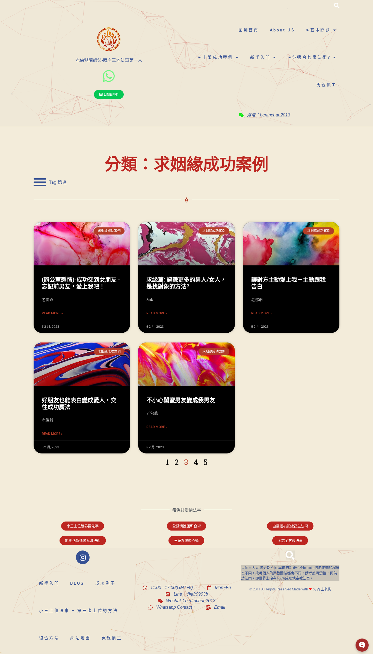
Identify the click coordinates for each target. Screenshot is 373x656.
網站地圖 (80, 638)
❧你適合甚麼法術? (309, 57)
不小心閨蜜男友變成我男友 (180, 400)
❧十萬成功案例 (215, 57)
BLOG (77, 583)
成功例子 (105, 583)
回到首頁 (248, 30)
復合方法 (49, 638)
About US (282, 30)
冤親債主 (326, 84)
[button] (336, 5)
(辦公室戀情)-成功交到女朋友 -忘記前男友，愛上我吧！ (81, 283)
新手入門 (260, 57)
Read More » (52, 313)
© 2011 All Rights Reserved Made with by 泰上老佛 (290, 589)
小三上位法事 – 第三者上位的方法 (78, 610)
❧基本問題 (318, 30)
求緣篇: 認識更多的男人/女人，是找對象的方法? (186, 283)
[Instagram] (83, 557)
